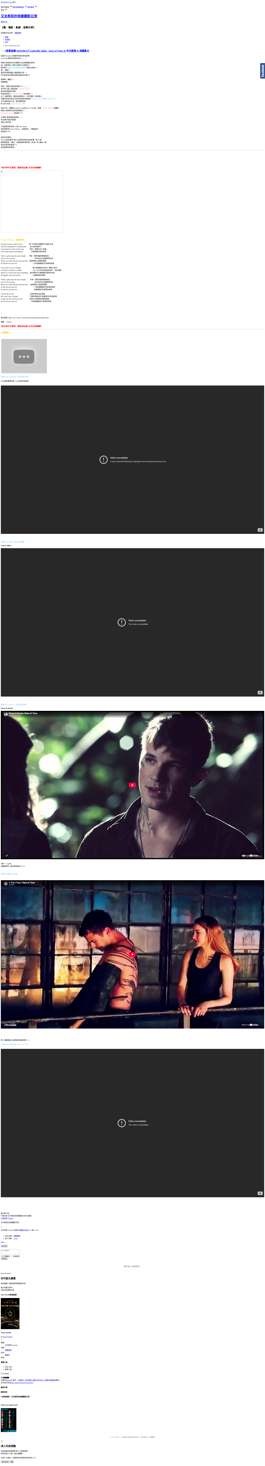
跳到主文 (4, 22)
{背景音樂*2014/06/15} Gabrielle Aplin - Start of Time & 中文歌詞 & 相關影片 (47, 50)
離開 (12, 1462)
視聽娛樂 (17, 33)
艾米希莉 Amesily (7, 1218)
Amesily (10, 1380)
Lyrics (16, 1238)
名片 (6, 42)
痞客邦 (21, 1230)
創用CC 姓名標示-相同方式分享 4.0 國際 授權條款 (38, 1380)
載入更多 (4, 1246)
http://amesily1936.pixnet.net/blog (22, 1383)
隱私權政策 (144, 1437)
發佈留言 (4, 1259)
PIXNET (117, 1437)
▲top (3, 1242)
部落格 (7, 39)
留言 (26, 1230)
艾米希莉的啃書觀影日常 (19, 16)
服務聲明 (152, 1437)
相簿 (6, 37)
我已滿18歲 (5, 1462)
